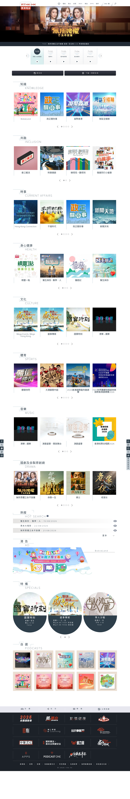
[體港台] (51, 718)
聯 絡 (80, 709)
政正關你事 (52, 119)
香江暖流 (25, 173)
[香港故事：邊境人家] (107, 681)
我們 (97, 4)
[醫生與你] (64, 660)
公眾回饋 (106, 709)
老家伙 (104, 497)
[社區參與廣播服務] (103, 730)
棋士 (78, 497)
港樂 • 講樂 (104, 334)
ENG (105, 4)
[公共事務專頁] (77, 730)
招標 (39, 764)
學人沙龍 (100, 617)
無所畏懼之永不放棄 (25, 497)
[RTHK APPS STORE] (26, 755)
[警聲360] (86, 660)
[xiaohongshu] (128, 452)
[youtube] (128, 441)
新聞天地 (104, 226)
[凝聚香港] (107, 660)
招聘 (31, 764)
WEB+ (80, 4)
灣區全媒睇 (104, 119)
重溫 (85, 4)
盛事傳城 (52, 334)
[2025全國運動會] (26, 718)
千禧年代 (52, 226)
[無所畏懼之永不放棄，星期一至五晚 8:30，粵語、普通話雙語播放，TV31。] (65, 26)
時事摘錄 (52, 173)
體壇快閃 (25, 390)
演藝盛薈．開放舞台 (51, 444)
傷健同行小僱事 (104, 173)
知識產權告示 (50, 764)
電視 (63, 4)
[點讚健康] (77, 718)
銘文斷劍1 (77, 56)
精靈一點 (25, 280)
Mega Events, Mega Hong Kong (26, 335)
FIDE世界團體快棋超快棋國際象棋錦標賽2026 (104, 391)
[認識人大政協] (86, 681)
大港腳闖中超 (52, 390)
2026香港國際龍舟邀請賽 (78, 391)
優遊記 (78, 280)
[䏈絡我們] (74, 709)
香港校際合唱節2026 (104, 444)
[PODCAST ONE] (51, 755)
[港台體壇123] (22, 660)
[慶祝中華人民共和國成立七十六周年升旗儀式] (64, 681)
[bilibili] (128, 448)
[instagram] (128, 445)
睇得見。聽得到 (78, 173)
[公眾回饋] (99, 709)
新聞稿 (23, 764)
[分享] (48, 709)
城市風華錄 (64, 56)
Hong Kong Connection (26, 226)
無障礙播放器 (87, 764)
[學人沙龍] (100, 604)
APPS (91, 4)
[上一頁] (26, 55)
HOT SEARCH (35, 516)
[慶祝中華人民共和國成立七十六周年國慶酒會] (43, 681)
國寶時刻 (78, 334)
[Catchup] (47, 516)
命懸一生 (52, 497)
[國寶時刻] (30, 604)
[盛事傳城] (65, 604)
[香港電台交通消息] (22, 709)
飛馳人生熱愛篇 (37, 56)
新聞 (74, 4)
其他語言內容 (102, 764)
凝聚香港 (78, 119)
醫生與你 (104, 280)
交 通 (28, 709)
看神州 (50, 56)
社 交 (54, 709)
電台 (69, 4)
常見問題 (63, 764)
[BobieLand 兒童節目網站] (103, 718)
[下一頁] (101, 55)
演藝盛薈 (78, 444)
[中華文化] (26, 742)
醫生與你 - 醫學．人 (52, 280)
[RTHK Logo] (27, 5)
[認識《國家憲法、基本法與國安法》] (51, 742)
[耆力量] (77, 742)
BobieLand (26, 119)
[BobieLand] (65, 562)
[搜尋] (115, 3)
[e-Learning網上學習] (51, 730)
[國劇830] (26, 730)
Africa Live (90, 56)
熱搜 (23, 512)
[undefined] (59, 3)
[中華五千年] (77, 755)
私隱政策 (74, 764)
